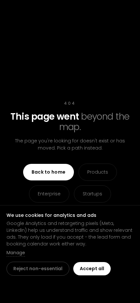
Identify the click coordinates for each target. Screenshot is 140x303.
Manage (16, 252)
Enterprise (49, 194)
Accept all (92, 268)
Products (97, 172)
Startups (92, 194)
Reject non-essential (38, 268)
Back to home (48, 172)
